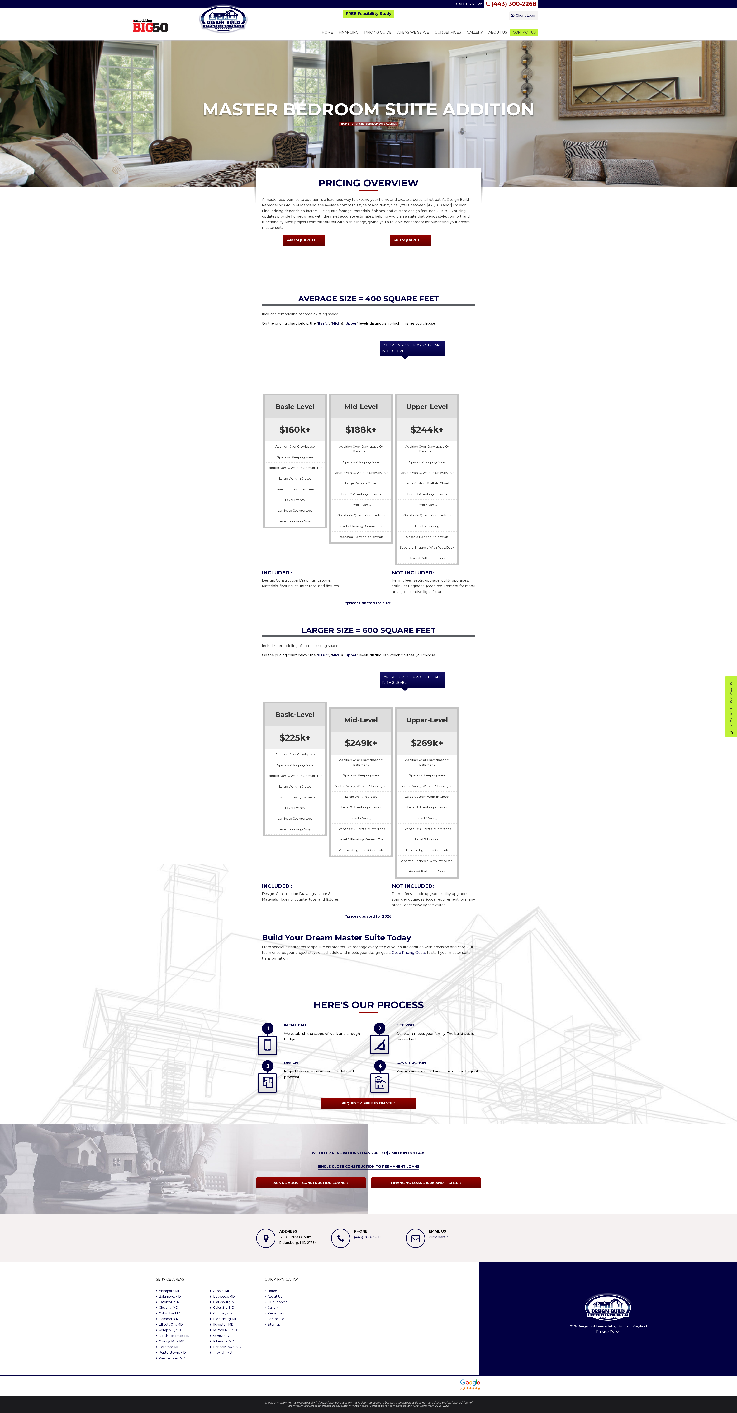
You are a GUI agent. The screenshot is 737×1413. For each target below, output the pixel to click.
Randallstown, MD (227, 1347)
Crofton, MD (222, 1313)
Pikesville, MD (223, 1341)
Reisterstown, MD (172, 1352)
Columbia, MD (169, 1313)
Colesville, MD (223, 1307)
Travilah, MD (222, 1352)
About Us (275, 1296)
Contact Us (276, 1319)
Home (345, 123)
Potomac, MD (169, 1347)
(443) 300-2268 (514, 3)
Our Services (277, 1302)
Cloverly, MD (168, 1307)
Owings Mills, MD (172, 1341)
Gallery (273, 1307)
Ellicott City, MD (171, 1324)
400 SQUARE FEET (304, 240)
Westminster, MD (172, 1358)
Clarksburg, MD (225, 1302)
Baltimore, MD (170, 1296)
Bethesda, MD (224, 1296)
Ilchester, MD (223, 1324)
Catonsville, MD (170, 1302)
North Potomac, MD (174, 1336)
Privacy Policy (608, 1331)
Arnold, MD (222, 1291)
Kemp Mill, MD (170, 1330)
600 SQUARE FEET (410, 240)
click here (437, 1237)
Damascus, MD (170, 1319)
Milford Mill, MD (225, 1330)
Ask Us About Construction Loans (309, 1183)
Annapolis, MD (170, 1291)
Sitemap (274, 1324)
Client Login (526, 15)
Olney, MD (221, 1336)
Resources (276, 1313)
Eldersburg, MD (225, 1319)
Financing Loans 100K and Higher (425, 1183)
